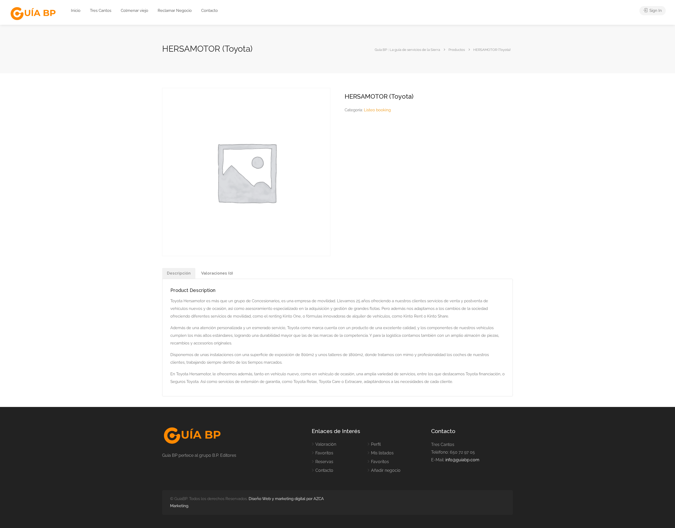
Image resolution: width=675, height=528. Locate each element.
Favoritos (324, 452)
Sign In (655, 10)
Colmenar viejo (134, 10)
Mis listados (382, 452)
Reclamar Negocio (175, 10)
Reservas (324, 461)
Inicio (75, 10)
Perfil (376, 444)
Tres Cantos (100, 10)
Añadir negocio (386, 470)
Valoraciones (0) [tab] (217, 273)
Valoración (325, 444)
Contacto (209, 10)
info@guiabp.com (462, 459)
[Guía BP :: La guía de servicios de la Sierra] (33, 13)
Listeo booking (377, 110)
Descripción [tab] (179, 273)
